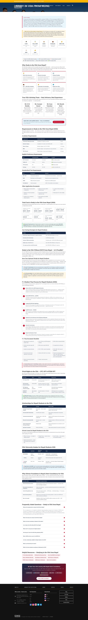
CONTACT (68, 5)
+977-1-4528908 (19, 599)
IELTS (31, 596)
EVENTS (62, 587)
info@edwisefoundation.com (21, 603)
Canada (48, 600)
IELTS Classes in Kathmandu (53, 557)
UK (47, 596)
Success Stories (66, 602)
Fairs (66, 599)
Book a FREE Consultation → (44, 578)
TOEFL (31, 594)
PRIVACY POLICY (45, 616)
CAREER (43, 587)
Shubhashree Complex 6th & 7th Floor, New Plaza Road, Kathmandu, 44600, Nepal (22, 596)
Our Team (66, 594)
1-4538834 (22, 601)
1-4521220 (18, 601)
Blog (66, 591)
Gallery (66, 597)
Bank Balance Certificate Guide (40, 557)
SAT (30, 598)
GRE (30, 600)
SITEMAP (51, 616)
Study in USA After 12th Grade (28, 557)
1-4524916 (24, 599)
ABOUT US (36, 5)
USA (47, 594)
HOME (32, 5)
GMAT (31, 601)
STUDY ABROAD (57, 5)
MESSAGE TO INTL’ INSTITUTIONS (30, 587)
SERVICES (42, 5)
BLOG (64, 5)
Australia (48, 598)
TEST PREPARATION (49, 5)
